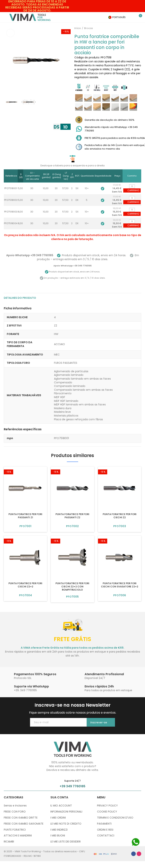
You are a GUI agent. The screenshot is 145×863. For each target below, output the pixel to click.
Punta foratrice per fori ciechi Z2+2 (25, 585)
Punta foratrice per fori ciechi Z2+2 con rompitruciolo (72, 587)
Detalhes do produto (20, 298)
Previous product (129, 28)
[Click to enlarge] (10, 33)
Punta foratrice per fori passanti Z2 (72, 515)
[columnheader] (11, 176)
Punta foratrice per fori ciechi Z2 (120, 515)
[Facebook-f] (133, 854)
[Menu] (5, 17)
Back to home (134, 28)
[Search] (134, 17)
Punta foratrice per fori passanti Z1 (25, 515)
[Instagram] (139, 854)
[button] (7, 59)
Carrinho (133, 190)
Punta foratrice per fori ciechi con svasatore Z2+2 (119, 585)
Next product (138, 28)
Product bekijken (25, 526)
